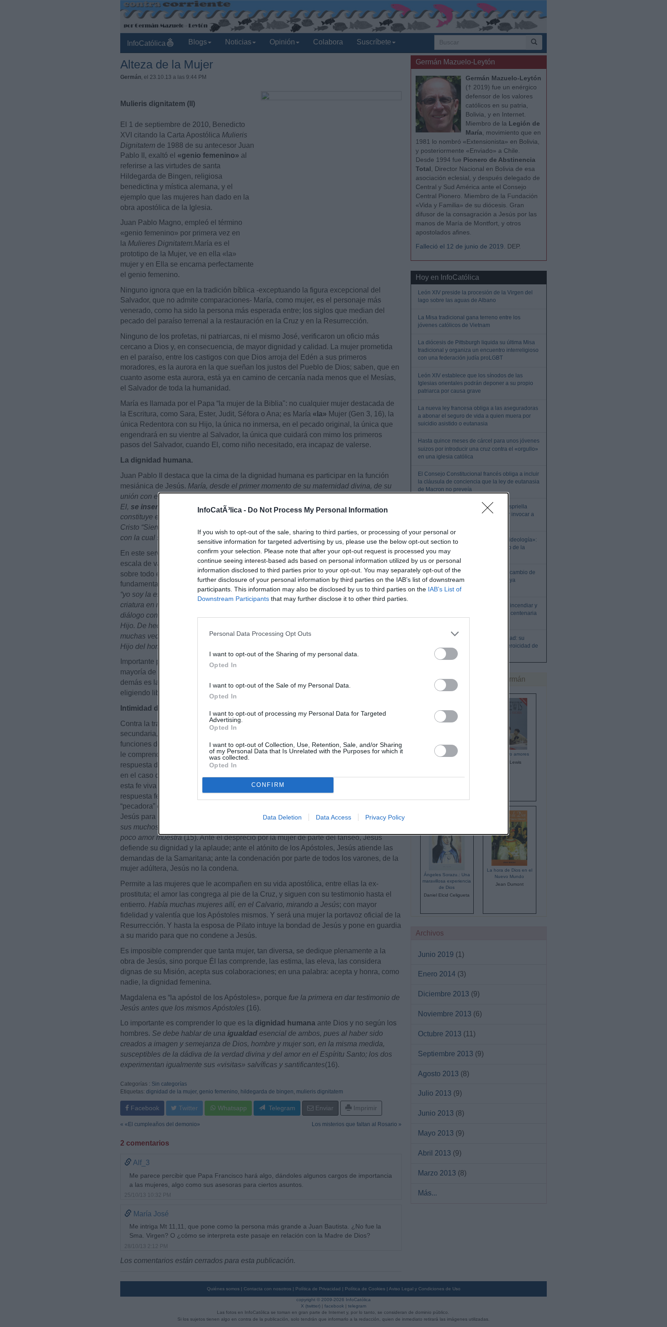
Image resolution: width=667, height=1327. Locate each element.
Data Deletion (282, 817)
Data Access (333, 817)
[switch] (446, 654)
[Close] (490, 510)
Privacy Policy (385, 817)
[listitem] (333, 634)
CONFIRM (268, 784)
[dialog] (333, 663)
